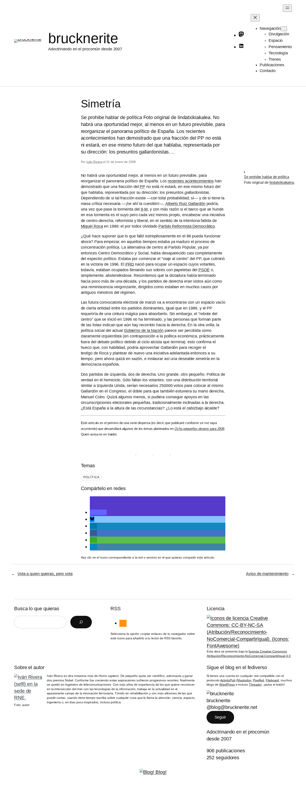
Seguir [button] (220, 717)
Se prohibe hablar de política (266, 177)
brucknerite (83, 38)
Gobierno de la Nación (144, 330)
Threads (255, 684)
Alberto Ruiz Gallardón (185, 203)
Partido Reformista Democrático (186, 226)
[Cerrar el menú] (255, 17)
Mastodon (244, 680)
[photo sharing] (244, 171)
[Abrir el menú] (287, 8)
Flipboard (272, 680)
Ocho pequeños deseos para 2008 (199, 429)
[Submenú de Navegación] (284, 28)
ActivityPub (227, 680)
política (91, 477)
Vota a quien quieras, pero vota (45, 574)
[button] (98, 512)
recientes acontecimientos (191, 181)
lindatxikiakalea (281, 182)
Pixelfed (258, 680)
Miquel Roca (92, 226)
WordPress (227, 684)
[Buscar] (81, 622)
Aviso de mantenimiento (267, 574)
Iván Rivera (94, 162)
